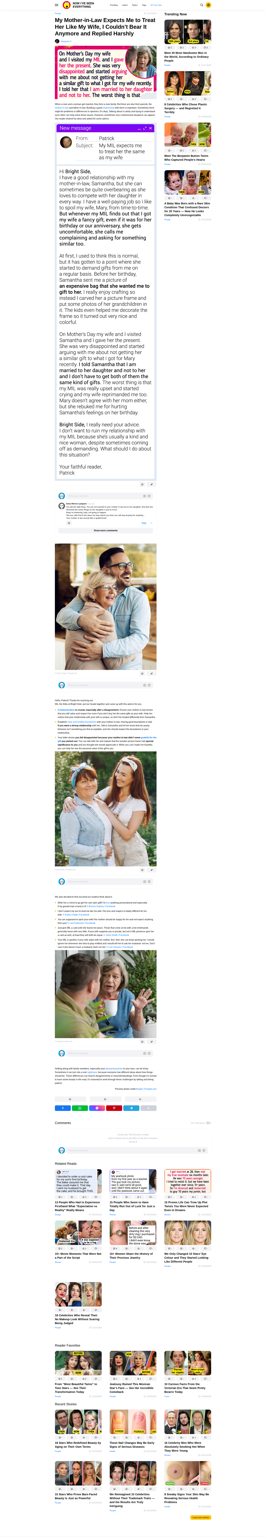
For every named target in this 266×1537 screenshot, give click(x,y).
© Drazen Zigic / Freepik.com (66, 673)
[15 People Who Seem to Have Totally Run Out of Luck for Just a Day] (133, 1182)
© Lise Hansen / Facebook (119, 947)
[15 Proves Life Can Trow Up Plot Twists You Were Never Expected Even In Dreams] (187, 1182)
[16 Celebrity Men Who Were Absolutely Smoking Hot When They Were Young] (187, 1422)
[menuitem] (114, 5)
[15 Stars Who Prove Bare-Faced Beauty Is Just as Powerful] (78, 1474)
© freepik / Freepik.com (63, 1041)
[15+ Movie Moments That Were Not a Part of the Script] (78, 1233)
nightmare (92, 1072)
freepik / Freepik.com (146, 1089)
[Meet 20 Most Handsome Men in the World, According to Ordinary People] (187, 32)
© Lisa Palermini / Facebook (81, 923)
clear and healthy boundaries (81, 722)
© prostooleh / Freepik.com (65, 870)
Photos (113, 1214)
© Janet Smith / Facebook (116, 935)
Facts (166, 1396)
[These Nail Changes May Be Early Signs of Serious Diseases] (133, 1422)
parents (118, 1068)
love (108, 903)
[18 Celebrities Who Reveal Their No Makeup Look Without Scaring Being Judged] (78, 1295)
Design (58, 1214)
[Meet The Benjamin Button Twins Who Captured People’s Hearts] (187, 135)
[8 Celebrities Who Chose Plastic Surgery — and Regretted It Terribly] (187, 84)
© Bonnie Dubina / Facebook (101, 906)
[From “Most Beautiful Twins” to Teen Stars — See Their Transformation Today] (78, 1364)
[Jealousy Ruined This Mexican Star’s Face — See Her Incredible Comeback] (133, 1364)
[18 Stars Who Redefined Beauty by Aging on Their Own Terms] (78, 1422)
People (58, 13)
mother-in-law (61, 108)
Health (112, 1451)
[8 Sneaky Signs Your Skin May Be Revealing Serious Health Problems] (187, 1474)
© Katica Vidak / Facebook (76, 915)
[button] (71, 1099)
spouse (109, 1068)
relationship (108, 108)
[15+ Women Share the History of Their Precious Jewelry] (133, 1233)
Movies (58, 1262)
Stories (167, 1214)
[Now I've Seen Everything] (78, 5)
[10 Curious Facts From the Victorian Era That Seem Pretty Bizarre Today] (187, 1364)
